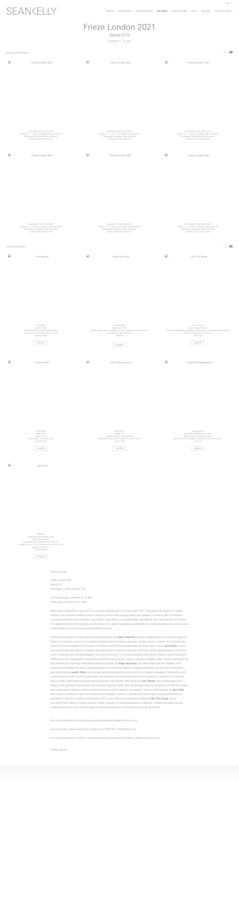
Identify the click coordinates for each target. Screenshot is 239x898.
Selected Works (225, 246)
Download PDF (58, 750)
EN (228, 3)
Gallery (206, 11)
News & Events (144, 11)
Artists (110, 11)
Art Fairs (162, 11)
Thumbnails (230, 52)
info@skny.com (127, 729)
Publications (179, 11)
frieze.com (154, 738)
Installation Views (225, 52)
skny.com (132, 720)
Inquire (41, 343)
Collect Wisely (223, 11)
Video (194, 11)
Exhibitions (125, 11)
